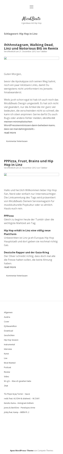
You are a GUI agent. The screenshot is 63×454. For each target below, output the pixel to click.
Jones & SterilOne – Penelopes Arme (19, 407)
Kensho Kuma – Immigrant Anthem (19, 403)
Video (6, 376)
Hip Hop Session (11, 340)
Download (8, 330)
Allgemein (8, 312)
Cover (6, 321)
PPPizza (9, 215)
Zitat (6, 385)
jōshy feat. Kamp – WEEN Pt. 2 (16, 412)
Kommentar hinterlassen (17, 141)
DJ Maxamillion (10, 326)
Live (5, 358)
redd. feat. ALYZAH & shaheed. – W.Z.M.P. (22, 398)
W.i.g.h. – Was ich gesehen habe (17, 381)
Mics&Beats (31, 19)
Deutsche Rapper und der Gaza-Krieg (26, 252)
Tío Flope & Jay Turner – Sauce (17, 394)
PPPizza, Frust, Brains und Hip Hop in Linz (28, 163)
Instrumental (9, 344)
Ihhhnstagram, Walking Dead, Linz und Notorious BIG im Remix (31, 47)
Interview (8, 349)
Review (7, 372)
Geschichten (9, 335)
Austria (7, 317)
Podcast (7, 367)
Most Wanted (9, 363)
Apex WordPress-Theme (21, 450)
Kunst (6, 353)
